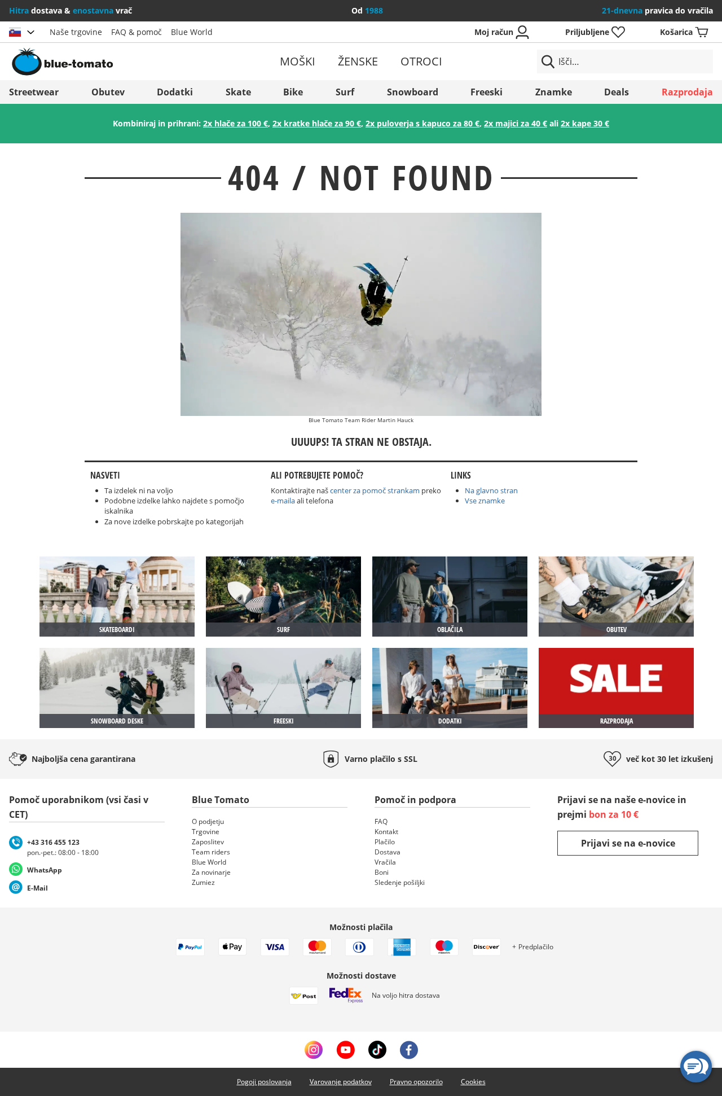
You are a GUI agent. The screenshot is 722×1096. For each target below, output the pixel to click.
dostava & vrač (70, 10)
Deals (616, 92)
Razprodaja (687, 92)
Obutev (108, 92)
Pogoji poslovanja (264, 1081)
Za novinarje (211, 872)
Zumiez (203, 882)
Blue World (192, 32)
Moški (297, 61)
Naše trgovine (76, 32)
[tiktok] (377, 1050)
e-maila (283, 501)
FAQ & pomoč (136, 32)
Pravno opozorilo (416, 1081)
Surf (345, 92)
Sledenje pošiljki (400, 882)
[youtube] (345, 1050)
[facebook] (409, 1050)
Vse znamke (485, 501)
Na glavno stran (491, 490)
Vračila (385, 862)
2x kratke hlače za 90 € (316, 123)
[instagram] (314, 1050)
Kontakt (386, 831)
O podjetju (208, 821)
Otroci (421, 61)
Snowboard (412, 92)
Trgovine (205, 831)
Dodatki (175, 92)
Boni (382, 872)
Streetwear (34, 92)
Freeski (486, 92)
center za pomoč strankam (375, 490)
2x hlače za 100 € (235, 123)
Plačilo (385, 842)
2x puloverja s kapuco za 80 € (422, 123)
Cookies (473, 1081)
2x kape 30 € (585, 123)
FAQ (381, 821)
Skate (238, 92)
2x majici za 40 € (515, 123)
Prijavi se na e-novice (628, 843)
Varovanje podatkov (341, 1081)
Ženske (358, 61)
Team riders (211, 852)
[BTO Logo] (123, 61)
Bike (293, 92)
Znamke (553, 92)
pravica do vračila (657, 10)
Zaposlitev (208, 842)
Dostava (387, 852)
